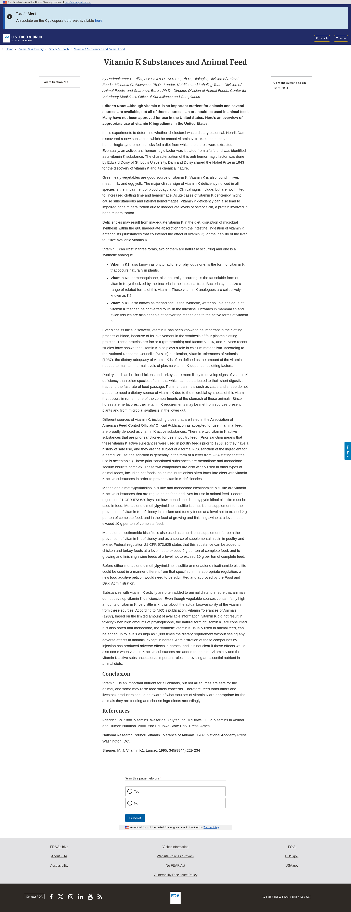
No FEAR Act (175, 865)
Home (9, 49)
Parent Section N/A (55, 82)
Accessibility (59, 865)
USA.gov (291, 865)
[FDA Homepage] (22, 38)
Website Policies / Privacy (175, 856)
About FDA (59, 856)
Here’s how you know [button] (77, 2)
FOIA (292, 847)
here (98, 20)
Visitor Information (175, 847)
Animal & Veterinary (31, 49)
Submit (135, 817)
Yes (136, 791)
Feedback (347, 451)
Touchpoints (210, 827)
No (136, 803)
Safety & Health (59, 49)
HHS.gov (291, 856)
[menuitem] (291, 86)
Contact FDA (34, 896)
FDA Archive (59, 847)
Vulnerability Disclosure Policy (175, 875)
